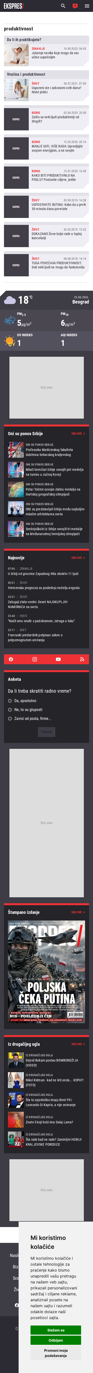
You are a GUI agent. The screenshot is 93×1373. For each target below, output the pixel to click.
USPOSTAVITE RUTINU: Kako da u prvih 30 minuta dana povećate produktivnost (46, 205)
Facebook (11, 659)
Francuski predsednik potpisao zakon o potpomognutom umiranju (46, 634)
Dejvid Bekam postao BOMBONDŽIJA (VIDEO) (46, 1060)
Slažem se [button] (55, 1330)
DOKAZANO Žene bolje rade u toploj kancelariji (46, 234)
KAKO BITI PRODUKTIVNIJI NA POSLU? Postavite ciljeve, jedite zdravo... (46, 176)
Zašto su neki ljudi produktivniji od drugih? (46, 117)
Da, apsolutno (25, 700)
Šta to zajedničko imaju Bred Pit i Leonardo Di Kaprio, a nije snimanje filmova (46, 1100)
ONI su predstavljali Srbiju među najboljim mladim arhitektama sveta (46, 509)
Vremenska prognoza (46, 300)
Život (18, 1289)
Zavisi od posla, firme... (32, 718)
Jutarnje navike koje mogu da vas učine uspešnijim (46, 51)
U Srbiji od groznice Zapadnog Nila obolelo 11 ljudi (46, 571)
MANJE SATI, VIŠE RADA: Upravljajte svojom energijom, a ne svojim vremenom (46, 147)
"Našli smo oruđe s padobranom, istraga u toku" (46, 618)
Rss (82, 659)
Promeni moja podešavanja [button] (56, 1353)
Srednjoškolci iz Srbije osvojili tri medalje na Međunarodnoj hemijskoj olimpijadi (46, 529)
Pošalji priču (75, 6)
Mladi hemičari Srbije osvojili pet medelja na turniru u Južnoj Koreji (46, 469)
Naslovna (18, 1255)
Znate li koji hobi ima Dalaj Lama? (46, 1120)
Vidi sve (76, 433)
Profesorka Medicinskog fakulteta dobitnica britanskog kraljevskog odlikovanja (46, 450)
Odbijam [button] (56, 1340)
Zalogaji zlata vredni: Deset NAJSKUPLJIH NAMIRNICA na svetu (46, 601)
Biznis (18, 1266)
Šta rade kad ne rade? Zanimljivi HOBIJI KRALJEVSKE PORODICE (46, 1139)
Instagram (35, 659)
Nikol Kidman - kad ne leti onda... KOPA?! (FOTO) (46, 1080)
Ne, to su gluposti (28, 709)
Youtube (58, 659)
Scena (18, 1278)
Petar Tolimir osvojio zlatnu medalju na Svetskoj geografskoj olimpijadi (46, 489)
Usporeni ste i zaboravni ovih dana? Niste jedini (46, 85)
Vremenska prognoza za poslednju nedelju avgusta (46, 585)
